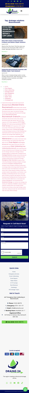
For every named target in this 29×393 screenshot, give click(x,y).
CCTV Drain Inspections (12, 122)
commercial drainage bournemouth (9, 131)
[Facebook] (17, 1)
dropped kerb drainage (19, 158)
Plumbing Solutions (22, 177)
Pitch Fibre (23, 175)
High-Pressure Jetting (21, 167)
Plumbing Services (13, 177)
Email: (2, 232)
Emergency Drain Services (9, 160)
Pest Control (8, 95)
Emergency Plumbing (14, 165)
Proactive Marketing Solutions (20, 391)
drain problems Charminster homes (19, 138)
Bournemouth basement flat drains (20, 109)
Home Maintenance (15, 168)
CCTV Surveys (14, 283)
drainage (4, 150)
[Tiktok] (20, 1)
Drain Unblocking (9, 90)
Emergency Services (14, 274)
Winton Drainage (13, 190)
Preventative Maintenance (10, 178)
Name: (2, 228)
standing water (10, 185)
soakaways (4, 185)
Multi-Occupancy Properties (8, 175)
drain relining (13, 140)
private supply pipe (21, 178)
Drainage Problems (19, 151)
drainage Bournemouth (10, 150)
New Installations (9, 93)
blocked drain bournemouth (18, 102)
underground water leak (12, 188)
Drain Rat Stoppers (6, 140)
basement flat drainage (6, 102)
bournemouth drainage (18, 111)
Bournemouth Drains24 (11, 117)
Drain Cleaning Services (17, 132)
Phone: (2, 237)
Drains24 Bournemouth (7, 156)
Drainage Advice (9, 91)
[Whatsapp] (8, 1)
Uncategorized (9, 100)
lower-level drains (21, 173)
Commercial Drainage (18, 129)
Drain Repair (19, 140)
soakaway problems (22, 183)
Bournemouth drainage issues (8, 112)
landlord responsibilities (11, 172)
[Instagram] (11, 1)
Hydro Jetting (8, 170)
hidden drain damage (12, 167)
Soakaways (8, 98)
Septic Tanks (8, 96)
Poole (3, 178)
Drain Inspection (16, 134)
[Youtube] (14, 1)
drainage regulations (6, 153)
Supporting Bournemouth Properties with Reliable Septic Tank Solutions (14, 70)
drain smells (19, 144)
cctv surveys (5, 127)
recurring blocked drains (18, 180)
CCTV (6, 86)
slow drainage (21, 182)
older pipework (17, 175)
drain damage (9, 134)
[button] (21, 11)
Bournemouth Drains (11, 114)
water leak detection (22, 188)
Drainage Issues (18, 150)
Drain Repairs (8, 88)
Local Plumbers (20, 172)
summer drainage (9, 187)
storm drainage (16, 185)
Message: (3, 241)
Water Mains (14, 280)
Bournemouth (9, 109)
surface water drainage (17, 187)
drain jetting (17, 136)
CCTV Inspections (15, 125)
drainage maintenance (10, 151)
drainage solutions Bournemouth (19, 155)
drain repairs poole (13, 144)
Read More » (5, 51)
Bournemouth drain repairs (7, 111)
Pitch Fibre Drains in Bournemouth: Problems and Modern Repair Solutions (13, 41)
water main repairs (6, 190)
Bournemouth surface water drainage (15, 118)
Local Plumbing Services (12, 173)
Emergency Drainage (12, 161)
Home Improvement (6, 168)
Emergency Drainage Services (15, 163)
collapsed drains (9, 129)
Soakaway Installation (13, 183)
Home (13, 271)
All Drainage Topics (14, 289)
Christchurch (18, 127)
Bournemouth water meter (7, 120)
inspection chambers (16, 170)
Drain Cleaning (20, 131)
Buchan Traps (16, 120)
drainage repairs (14, 153)
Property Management (7, 180)
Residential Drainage (7, 182)
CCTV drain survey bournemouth (14, 124)
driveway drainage (17, 156)
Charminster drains (12, 127)
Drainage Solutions (7, 155)
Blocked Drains (7, 105)
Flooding (21, 165)
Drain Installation (10, 136)
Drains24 (13, 391)
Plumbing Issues (5, 177)
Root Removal (14, 285)
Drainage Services (22, 153)
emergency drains (6, 165)
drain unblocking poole (21, 148)
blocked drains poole (17, 107)
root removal (15, 182)
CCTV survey (22, 125)
